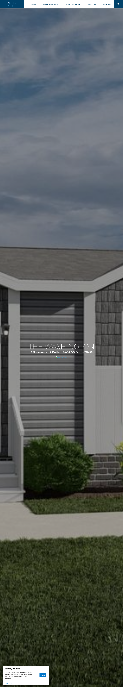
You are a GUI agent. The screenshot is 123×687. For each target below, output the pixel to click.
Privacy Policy (9, 683)
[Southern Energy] (15, 4)
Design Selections (50, 4)
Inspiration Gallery (73, 4)
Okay (43, 675)
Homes (33, 4)
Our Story (92, 4)
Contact (107, 4)
